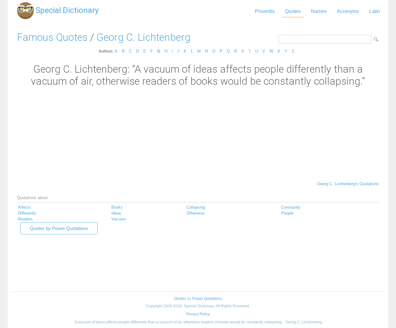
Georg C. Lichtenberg (144, 37)
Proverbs (265, 11)
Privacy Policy (198, 314)
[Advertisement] (198, 133)
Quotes (293, 11)
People (287, 213)
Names (319, 11)
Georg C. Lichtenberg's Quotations (348, 183)
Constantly (290, 207)
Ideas (116, 213)
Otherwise (195, 213)
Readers (25, 219)
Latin (374, 11)
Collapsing (196, 207)
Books (117, 207)
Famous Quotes (52, 37)
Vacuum (118, 219)
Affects (24, 207)
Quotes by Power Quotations (59, 228)
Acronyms (348, 11)
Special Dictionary (67, 10)
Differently (27, 213)
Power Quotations (207, 298)
